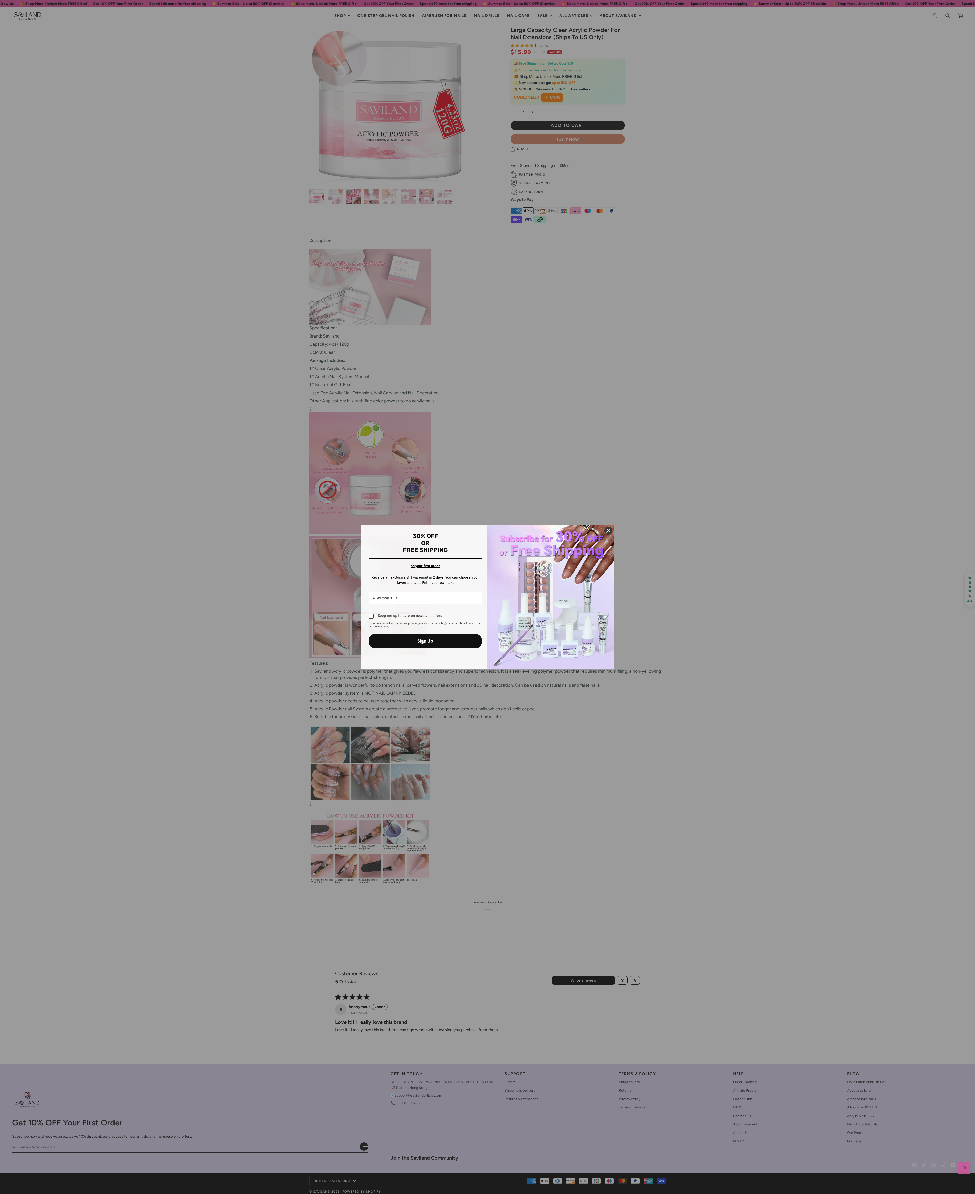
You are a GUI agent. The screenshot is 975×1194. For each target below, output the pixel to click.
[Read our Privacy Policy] (479, 624)
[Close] (608, 531)
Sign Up (425, 641)
